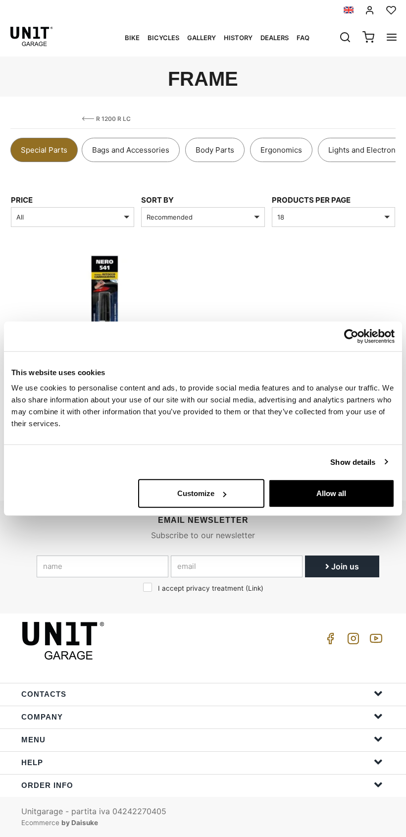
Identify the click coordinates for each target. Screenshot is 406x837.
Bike (132, 38)
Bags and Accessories (130, 150)
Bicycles (163, 38)
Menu (33, 739)
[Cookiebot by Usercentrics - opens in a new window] (351, 336)
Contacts (43, 694)
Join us (344, 566)
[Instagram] (351, 641)
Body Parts (215, 150)
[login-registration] (370, 10)
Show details (352, 461)
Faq (303, 38)
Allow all (331, 493)
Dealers (274, 38)
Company (42, 717)
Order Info (47, 785)
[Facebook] (329, 641)
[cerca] (345, 38)
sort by (157, 200)
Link (254, 588)
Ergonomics (281, 150)
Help (32, 762)
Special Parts (44, 150)
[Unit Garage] (64, 641)
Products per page (311, 200)
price (22, 200)
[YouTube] (374, 641)
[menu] (392, 38)
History (238, 38)
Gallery (201, 38)
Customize (195, 493)
